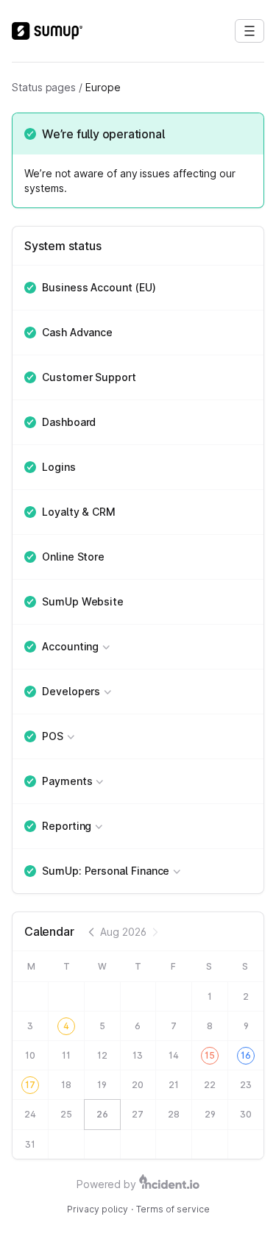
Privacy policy (97, 1209)
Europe (103, 87)
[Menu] (249, 31)
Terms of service (173, 1209)
